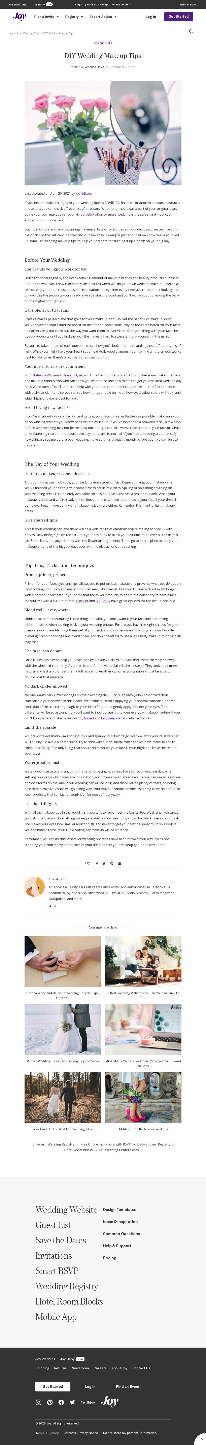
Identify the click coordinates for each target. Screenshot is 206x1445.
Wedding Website (66, 1209)
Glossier (82, 601)
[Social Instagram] (38, 1402)
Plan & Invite (44, 17)
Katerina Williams (46, 375)
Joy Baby (71, 1359)
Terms (39, 1433)
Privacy (53, 1433)
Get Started (179, 16)
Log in (151, 16)
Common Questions (121, 1233)
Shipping (42, 1368)
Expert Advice (101, 17)
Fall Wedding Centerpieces (119, 1150)
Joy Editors (84, 193)
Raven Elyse (73, 375)
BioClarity (103, 601)
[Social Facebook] (61, 1402)
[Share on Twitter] (104, 863)
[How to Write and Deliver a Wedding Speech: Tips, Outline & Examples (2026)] (63, 961)
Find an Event (127, 1386)
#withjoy (87, 1402)
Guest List (53, 1224)
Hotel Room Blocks (78, 1150)
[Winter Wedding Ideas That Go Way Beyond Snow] (63, 1029)
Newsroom (80, 1368)
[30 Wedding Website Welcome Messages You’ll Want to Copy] (143, 1029)
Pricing (109, 1257)
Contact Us (141, 1368)
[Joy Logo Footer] (109, 1402)
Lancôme (108, 718)
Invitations (53, 1255)
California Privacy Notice (81, 1433)
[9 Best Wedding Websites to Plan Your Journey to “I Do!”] (143, 961)
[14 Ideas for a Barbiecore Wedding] (143, 1097)
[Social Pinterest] (50, 1402)
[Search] (191, 31)
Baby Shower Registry (153, 1144)
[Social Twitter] (72, 1402)
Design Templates (119, 1209)
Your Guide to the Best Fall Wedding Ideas (62, 1129)
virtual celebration (89, 214)
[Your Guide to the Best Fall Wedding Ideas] (63, 1097)
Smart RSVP (56, 1270)
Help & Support (117, 1245)
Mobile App (56, 1316)
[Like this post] (88, 863)
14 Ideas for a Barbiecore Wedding (143, 1129)
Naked (89, 718)
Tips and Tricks (32, 33)
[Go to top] (201, 1439)
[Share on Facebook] (97, 863)
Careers (100, 1368)
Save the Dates (60, 1240)
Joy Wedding (45, 1359)
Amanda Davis (94, 67)
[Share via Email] (119, 863)
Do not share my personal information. (130, 1433)
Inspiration (14, 33)
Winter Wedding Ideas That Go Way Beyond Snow (63, 1061)
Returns (60, 1368)
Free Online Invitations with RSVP (106, 1144)
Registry (72, 17)
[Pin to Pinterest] (111, 863)
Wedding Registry (61, 1144)
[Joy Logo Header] (19, 16)
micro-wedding (119, 214)
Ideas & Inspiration (120, 1221)
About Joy (119, 1368)
